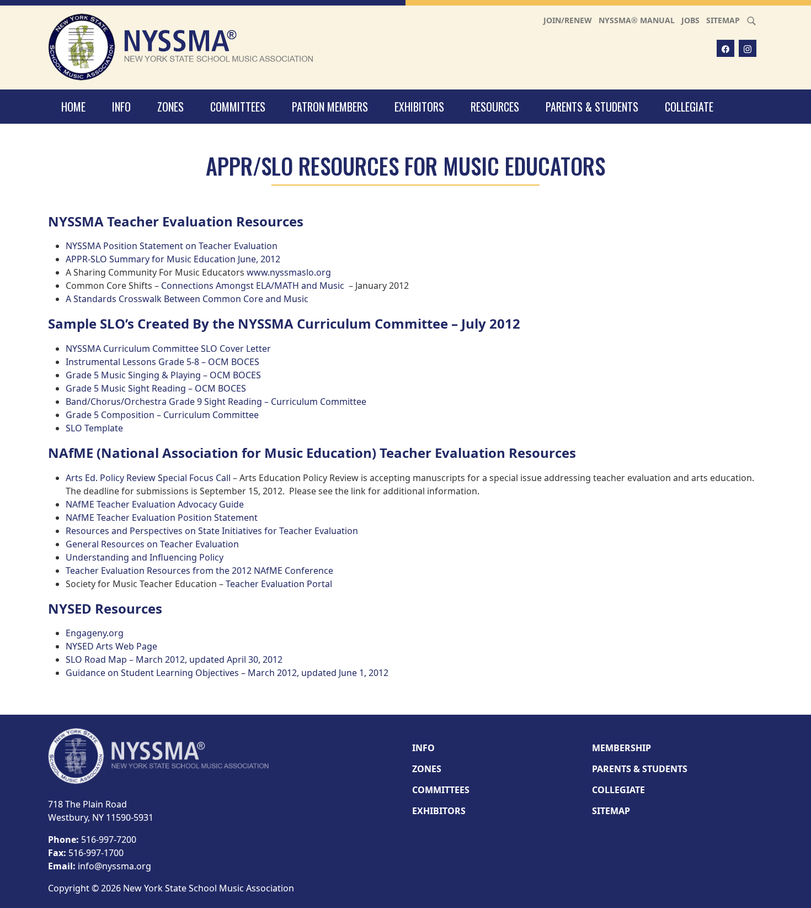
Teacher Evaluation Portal (279, 584)
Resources (495, 106)
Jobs (690, 20)
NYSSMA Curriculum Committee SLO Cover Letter (168, 348)
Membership (621, 748)
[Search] (751, 20)
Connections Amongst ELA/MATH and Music (252, 285)
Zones (170, 106)
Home (73, 106)
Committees (237, 106)
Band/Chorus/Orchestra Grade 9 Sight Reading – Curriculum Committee (216, 401)
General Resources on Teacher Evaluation (152, 544)
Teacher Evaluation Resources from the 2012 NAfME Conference (199, 570)
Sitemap (723, 20)
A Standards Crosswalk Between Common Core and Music (187, 299)
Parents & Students (592, 106)
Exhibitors (419, 106)
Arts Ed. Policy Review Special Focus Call (148, 478)
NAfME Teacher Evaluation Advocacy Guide (155, 504)
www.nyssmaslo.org (289, 272)
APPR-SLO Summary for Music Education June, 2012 (173, 259)
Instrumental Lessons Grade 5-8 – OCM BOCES (162, 362)
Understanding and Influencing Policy (144, 557)
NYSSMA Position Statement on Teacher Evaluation (172, 246)
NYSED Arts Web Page (111, 646)
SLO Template (94, 428)
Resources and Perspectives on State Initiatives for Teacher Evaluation (212, 531)
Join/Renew (567, 20)
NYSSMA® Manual (637, 20)
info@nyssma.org (114, 866)
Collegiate (689, 106)
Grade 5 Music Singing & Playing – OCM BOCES (163, 375)
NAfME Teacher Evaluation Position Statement (162, 517)
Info (121, 106)
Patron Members (330, 106)
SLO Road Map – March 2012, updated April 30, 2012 (174, 659)
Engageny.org (95, 633)
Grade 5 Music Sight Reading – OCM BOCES (156, 388)
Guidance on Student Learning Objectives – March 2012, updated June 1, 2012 (227, 673)
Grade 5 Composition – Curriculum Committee (162, 415)
